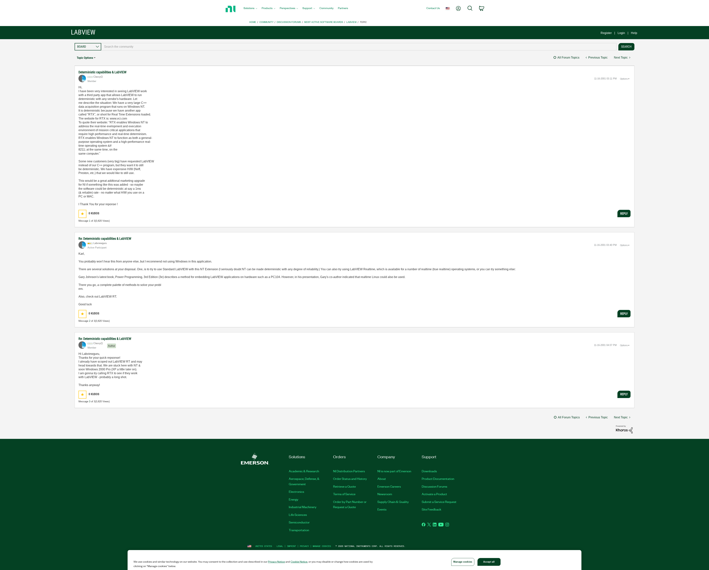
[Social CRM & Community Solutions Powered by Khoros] (624, 429)
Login (621, 33)
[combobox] (358, 46)
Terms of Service (344, 494)
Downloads (429, 471)
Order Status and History (350, 479)
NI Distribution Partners (349, 471)
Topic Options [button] (85, 57)
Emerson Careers (389, 486)
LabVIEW (351, 22)
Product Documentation (438, 479)
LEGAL (280, 546)
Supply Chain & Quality (393, 502)
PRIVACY (304, 546)
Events (381, 509)
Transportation (299, 530)
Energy (293, 499)
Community (266, 22)
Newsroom (384, 494)
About (381, 479)
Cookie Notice (299, 561)
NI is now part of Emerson (394, 471)
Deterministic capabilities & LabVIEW (102, 72)
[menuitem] (250, 9)
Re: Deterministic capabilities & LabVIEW (104, 238)
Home (252, 22)
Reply (624, 213)
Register (606, 33)
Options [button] (624, 79)
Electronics (296, 491)
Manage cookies (322, 546)
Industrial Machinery (302, 507)
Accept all (489, 561)
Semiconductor (299, 522)
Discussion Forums (289, 22)
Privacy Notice (276, 561)
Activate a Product (434, 494)
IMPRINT (291, 546)
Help (634, 33)
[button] (82, 214)
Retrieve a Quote (344, 486)
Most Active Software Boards (323, 22)
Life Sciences (298, 515)
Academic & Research (304, 471)
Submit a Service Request (439, 502)
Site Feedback (431, 509)
